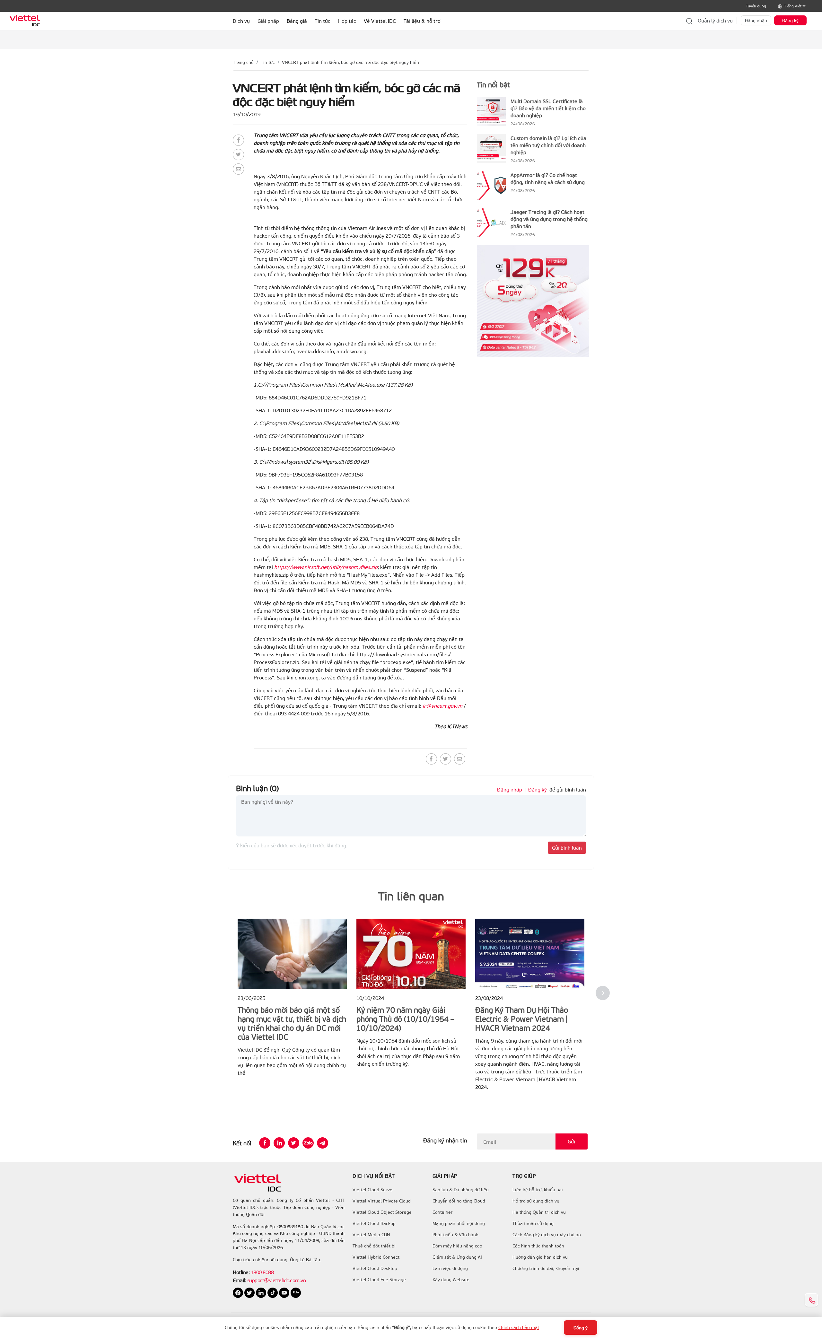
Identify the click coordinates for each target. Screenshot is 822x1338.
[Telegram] (322, 1143)
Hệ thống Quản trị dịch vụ (539, 1212)
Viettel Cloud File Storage (379, 1279)
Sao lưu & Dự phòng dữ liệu (461, 1189)
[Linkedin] (279, 1143)
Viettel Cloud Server (373, 1189)
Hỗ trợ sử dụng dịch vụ (535, 1201)
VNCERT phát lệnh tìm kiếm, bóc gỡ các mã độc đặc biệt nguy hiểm (351, 62)
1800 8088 (262, 1272)
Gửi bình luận (567, 847)
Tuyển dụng (756, 5)
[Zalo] (308, 1143)
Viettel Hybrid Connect (376, 1257)
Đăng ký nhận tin (445, 1140)
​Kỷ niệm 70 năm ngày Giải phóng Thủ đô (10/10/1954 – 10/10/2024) (405, 1018)
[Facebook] (238, 140)
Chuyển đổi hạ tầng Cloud (459, 1201)
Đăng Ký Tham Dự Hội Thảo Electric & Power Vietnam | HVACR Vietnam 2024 (521, 1018)
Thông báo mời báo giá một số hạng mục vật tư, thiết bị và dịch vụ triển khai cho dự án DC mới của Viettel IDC (292, 1023)
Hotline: (241, 1272)
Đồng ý (580, 1328)
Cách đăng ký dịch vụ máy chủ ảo (546, 1234)
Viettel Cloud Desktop (375, 1268)
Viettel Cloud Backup (374, 1223)
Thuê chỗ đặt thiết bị (374, 1246)
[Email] (238, 169)
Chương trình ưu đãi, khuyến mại (545, 1268)
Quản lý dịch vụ (715, 20)
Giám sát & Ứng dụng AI (457, 1257)
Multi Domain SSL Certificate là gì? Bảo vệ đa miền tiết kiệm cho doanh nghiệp (548, 108)
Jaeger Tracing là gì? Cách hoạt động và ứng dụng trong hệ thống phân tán (549, 218)
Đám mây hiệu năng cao (457, 1246)
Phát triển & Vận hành (455, 1234)
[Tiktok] (273, 1292)
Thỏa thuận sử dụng (533, 1223)
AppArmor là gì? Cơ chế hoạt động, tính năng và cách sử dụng (548, 178)
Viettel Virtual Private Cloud (382, 1201)
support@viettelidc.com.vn (276, 1280)
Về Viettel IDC (380, 20)
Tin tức (268, 62)
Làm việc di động (450, 1268)
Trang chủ (243, 62)
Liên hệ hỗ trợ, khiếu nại (537, 1189)
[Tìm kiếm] (689, 20)
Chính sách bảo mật (518, 1327)
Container (443, 1212)
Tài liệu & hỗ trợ (422, 20)
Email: (239, 1280)
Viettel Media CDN (371, 1234)
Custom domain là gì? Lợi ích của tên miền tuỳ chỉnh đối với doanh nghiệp (548, 145)
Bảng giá (297, 20)
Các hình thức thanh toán (538, 1246)
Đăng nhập (756, 20)
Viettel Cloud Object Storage (382, 1212)
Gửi (571, 1141)
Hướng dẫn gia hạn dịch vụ (540, 1257)
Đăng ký (790, 20)
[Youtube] (285, 1292)
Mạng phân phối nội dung (459, 1223)
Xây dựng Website (451, 1279)
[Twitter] (238, 154)
